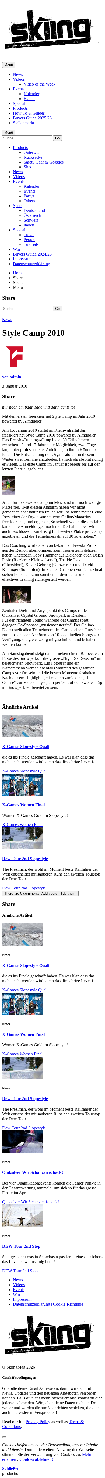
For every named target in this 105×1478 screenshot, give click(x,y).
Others (29, 201)
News (18, 74)
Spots (17, 205)
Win (16, 249)
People (29, 239)
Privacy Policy (38, 1421)
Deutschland (34, 210)
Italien (29, 225)
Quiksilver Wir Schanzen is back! (32, 1172)
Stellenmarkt (23, 122)
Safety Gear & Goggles (44, 162)
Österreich (32, 215)
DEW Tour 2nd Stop (21, 1246)
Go (57, 138)
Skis (27, 167)
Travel (29, 234)
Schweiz (31, 220)
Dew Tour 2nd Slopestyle (25, 858)
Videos (19, 79)
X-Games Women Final (23, 805)
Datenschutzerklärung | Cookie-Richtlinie (48, 1304)
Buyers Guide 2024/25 (32, 254)
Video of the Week (39, 84)
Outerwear (33, 152)
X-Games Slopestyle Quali (25, 746)
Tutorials (31, 244)
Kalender (31, 93)
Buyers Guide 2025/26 (32, 118)
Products (20, 108)
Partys (29, 196)
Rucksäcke (33, 157)
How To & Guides (29, 113)
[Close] (4, 1437)
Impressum (22, 259)
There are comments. (40, 893)
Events (18, 89)
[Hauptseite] (51, 51)
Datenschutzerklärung (31, 263)
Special (19, 103)
